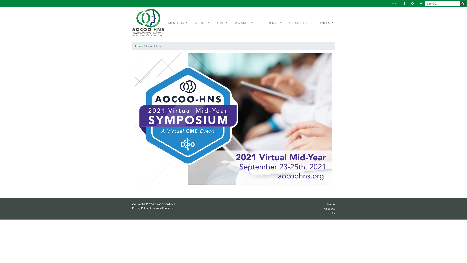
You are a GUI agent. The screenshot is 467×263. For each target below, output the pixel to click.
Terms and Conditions (162, 208)
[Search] (463, 3)
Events (139, 46)
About (201, 23)
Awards (242, 23)
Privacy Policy (140, 208)
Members (176, 23)
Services (323, 23)
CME (221, 23)
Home (331, 204)
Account (329, 208)
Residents (269, 23)
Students (298, 23)
